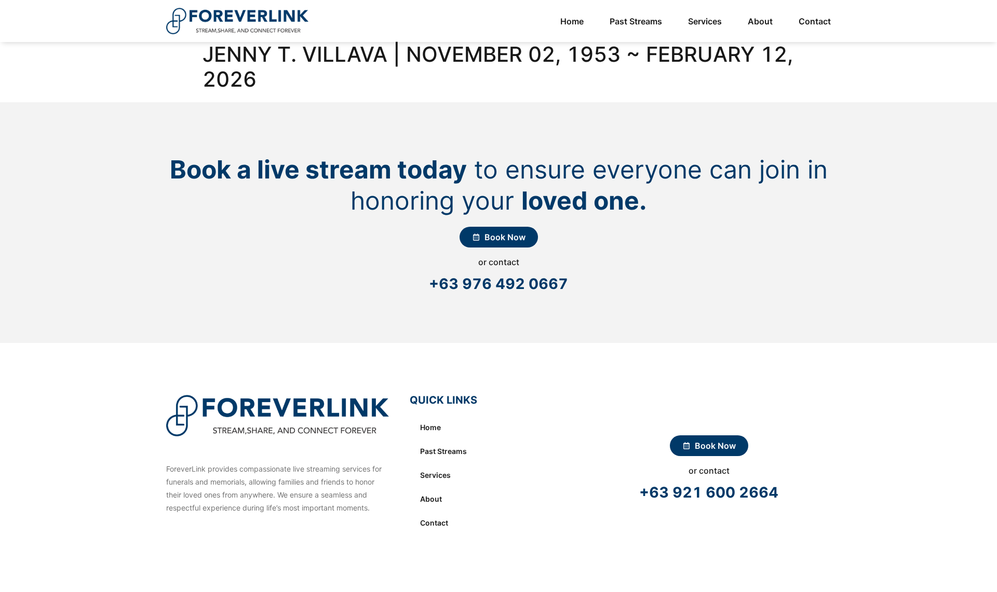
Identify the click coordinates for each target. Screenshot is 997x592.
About (760, 21)
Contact (815, 21)
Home (572, 21)
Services (705, 21)
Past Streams (636, 21)
